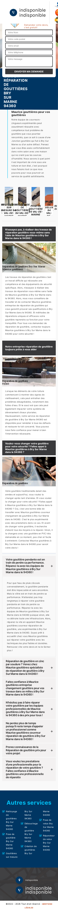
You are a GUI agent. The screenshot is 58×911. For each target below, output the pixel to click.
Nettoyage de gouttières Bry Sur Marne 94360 (11, 820)
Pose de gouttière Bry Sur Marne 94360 (10, 841)
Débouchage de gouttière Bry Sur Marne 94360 (31, 832)
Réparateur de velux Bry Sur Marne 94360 (49, 842)
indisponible (32, 10)
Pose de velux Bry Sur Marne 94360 (48, 825)
